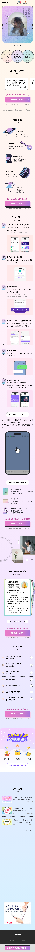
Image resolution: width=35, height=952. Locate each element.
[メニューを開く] (31, 2)
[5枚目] (20, 621)
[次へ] (26, 621)
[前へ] (8, 621)
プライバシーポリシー (14, 941)
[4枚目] (18, 621)
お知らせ (12, 938)
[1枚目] (15, 855)
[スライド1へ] (14, 45)
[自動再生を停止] (20, 45)
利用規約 (23, 938)
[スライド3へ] (17, 45)
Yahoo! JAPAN (17, 944)
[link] (6, 2)
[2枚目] (14, 621)
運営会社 (24, 941)
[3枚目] (16, 621)
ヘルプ (17, 938)
